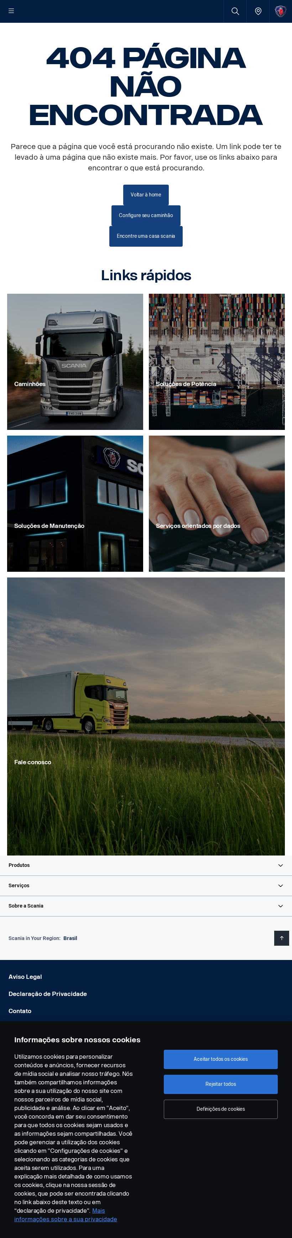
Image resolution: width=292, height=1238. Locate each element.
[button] (146, 865)
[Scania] (281, 11)
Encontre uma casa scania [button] (146, 236)
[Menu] (11, 11)
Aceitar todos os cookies (221, 1059)
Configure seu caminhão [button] (146, 215)
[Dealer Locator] (258, 11)
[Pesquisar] (235, 11)
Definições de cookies (221, 1109)
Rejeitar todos (220, 1084)
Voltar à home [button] (146, 195)
